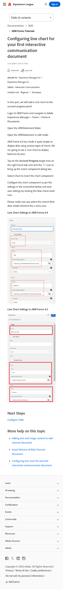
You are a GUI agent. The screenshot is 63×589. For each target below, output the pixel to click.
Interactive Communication (27, 87)
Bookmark (15, 70)
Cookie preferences (41, 570)
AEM (30, 25)
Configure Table (15, 419)
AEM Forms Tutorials (23, 31)
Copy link (28, 70)
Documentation (15, 25)
